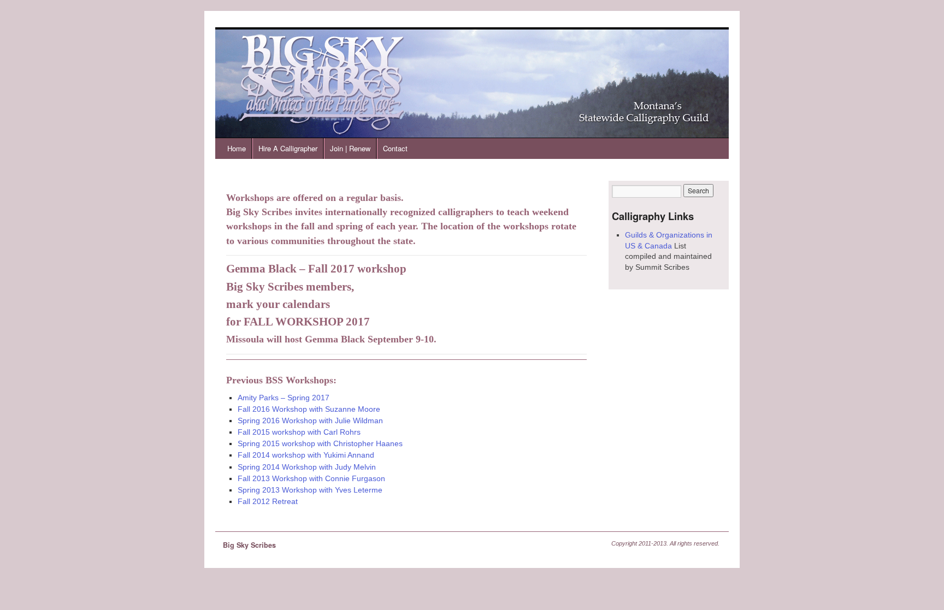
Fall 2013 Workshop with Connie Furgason (311, 478)
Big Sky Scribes (249, 545)
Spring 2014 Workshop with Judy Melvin (307, 467)
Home (236, 148)
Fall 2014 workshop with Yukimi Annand (306, 455)
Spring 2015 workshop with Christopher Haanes (320, 443)
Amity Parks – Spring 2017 (283, 397)
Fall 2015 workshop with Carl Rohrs (299, 432)
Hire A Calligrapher (287, 148)
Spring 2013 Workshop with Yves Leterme (310, 489)
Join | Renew (350, 148)
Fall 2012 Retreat (268, 501)
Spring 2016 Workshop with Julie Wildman (310, 420)
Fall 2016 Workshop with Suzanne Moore (309, 409)
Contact (395, 148)
